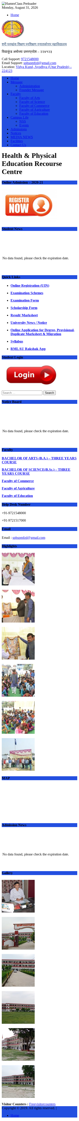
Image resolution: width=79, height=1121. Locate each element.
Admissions (19, 129)
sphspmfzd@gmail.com (39, 63)
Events (24, 125)
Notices (16, 133)
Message (17, 82)
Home (15, 15)
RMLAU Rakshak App (28, 349)
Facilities (17, 141)
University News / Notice (29, 322)
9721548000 (30, 59)
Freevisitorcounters (42, 1104)
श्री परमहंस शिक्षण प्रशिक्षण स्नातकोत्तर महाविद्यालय (34, 44)
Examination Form (25, 300)
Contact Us (18, 145)
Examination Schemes (27, 293)
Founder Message (31, 90)
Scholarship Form (24, 308)
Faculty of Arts (29, 98)
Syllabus (17, 341)
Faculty (16, 94)
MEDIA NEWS (22, 137)
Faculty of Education (33, 113)
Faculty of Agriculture (34, 109)
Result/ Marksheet (24, 315)
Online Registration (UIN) (30, 285)
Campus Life (20, 117)
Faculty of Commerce (34, 105)
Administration (29, 86)
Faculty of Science (32, 102)
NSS (22, 121)
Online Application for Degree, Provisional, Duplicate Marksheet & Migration (42, 332)
